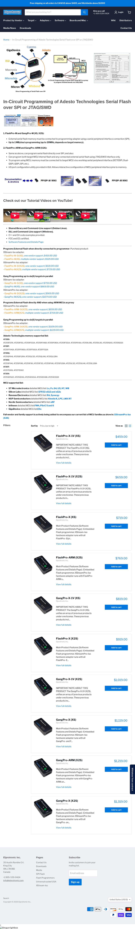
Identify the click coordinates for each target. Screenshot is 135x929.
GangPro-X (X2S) (67, 800)
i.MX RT (68, 398)
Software (60, 20)
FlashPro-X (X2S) (67, 638)
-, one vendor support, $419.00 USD (30, 255)
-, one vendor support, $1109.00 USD (33, 326)
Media (39, 870)
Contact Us (126, 28)
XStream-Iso (42, 885)
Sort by (34, 426)
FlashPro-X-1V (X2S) (69, 476)
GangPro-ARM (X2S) (69, 760)
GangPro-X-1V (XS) (68, 598)
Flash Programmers (45, 878)
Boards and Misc (78, 20)
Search (6, 898)
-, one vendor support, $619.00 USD (31, 266)
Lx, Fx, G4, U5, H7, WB (58, 388)
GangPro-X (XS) (66, 719)
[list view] (130, 426)
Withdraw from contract (132, 779)
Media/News (9, 28)
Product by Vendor (13, 20)
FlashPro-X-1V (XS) (68, 435)
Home (6, 40)
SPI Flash (40, 874)
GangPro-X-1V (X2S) (69, 679)
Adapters (45, 20)
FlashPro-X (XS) (66, 517)
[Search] (84, 12)
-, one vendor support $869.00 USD (28, 286)
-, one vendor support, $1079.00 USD (30, 297)
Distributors (125, 20)
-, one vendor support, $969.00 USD (31, 293)
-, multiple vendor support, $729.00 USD (31, 269)
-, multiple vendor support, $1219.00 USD (33, 330)
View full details (63, 463)
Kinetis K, (53, 398)
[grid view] (126, 426)
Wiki (113, 20)
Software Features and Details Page (26, 242)
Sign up (75, 882)
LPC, (61, 398)
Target (31, 20)
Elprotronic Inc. (62, 439)
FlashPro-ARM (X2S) (69, 557)
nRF (52, 402)
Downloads (25, 28)
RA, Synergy (53, 395)
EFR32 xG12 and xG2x (49, 392)
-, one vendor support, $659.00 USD (32, 309)
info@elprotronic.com (13, 880)
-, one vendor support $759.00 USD (30, 283)
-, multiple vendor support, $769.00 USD (33, 313)
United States (119, 899)
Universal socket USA (46, 881)
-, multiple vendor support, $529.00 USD (31, 259)
